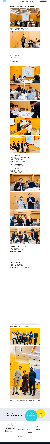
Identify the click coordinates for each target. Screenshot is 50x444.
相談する (43, 1)
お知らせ (27, 1)
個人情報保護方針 (38, 429)
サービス (19, 1)
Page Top (48, 442)
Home (18, 426)
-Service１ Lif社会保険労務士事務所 (22, 429)
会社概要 (31, 1)
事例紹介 (23, 1)
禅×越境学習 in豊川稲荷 (29, 432)
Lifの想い (15, 1)
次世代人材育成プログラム (21, 436)
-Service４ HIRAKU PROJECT (21, 433)
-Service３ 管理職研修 (20, 432)
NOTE (35, 1)
